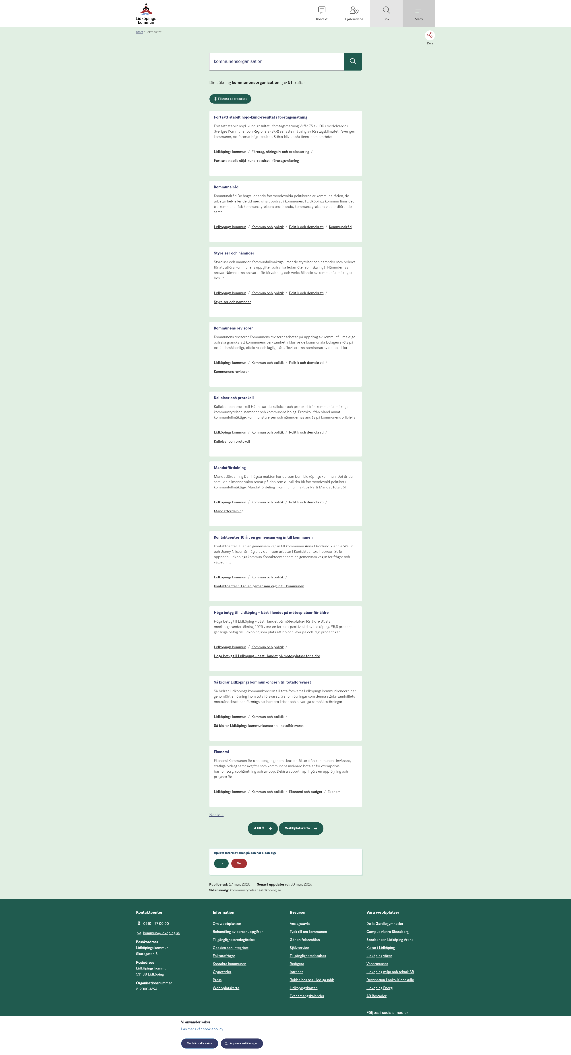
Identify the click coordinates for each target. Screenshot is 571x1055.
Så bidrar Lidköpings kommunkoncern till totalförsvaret (262, 682)
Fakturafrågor (224, 955)
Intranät (317, 971)
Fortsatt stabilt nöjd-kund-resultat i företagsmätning (260, 117)
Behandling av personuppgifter (238, 931)
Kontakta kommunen (229, 963)
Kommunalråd (226, 187)
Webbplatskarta (297, 828)
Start (139, 32)
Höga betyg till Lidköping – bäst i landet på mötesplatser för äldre (271, 613)
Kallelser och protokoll (234, 398)
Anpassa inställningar (243, 1043)
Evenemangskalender (324, 996)
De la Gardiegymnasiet (384, 923)
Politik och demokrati (306, 227)
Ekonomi (221, 752)
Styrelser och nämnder (234, 253)
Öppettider (222, 972)
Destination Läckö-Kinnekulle (400, 979)
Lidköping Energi (400, 987)
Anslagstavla (300, 923)
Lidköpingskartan (324, 987)
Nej (239, 863)
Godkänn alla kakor (199, 1043)
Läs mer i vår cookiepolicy (202, 1029)
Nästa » (216, 815)
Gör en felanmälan (305, 939)
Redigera (297, 963)
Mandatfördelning (230, 468)
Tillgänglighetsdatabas (324, 955)
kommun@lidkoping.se (161, 933)
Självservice (321, 947)
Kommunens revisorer (233, 328)
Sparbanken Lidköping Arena (390, 939)
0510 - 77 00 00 (156, 923)
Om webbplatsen (227, 923)
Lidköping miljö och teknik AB (390, 972)
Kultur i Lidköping (380, 947)
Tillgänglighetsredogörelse (234, 939)
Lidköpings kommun (230, 152)
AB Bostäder (397, 996)
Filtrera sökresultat (232, 99)
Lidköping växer (379, 955)
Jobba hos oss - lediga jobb (312, 980)
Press (217, 980)
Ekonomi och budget (305, 792)
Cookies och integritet (230, 947)
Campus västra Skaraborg (387, 931)
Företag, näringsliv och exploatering (280, 152)
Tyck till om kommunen (324, 931)
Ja (221, 863)
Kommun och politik (268, 227)
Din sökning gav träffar (257, 83)
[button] (322, 13)
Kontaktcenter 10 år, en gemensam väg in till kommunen (263, 538)
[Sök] (353, 62)
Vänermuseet (377, 963)
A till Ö (259, 828)
